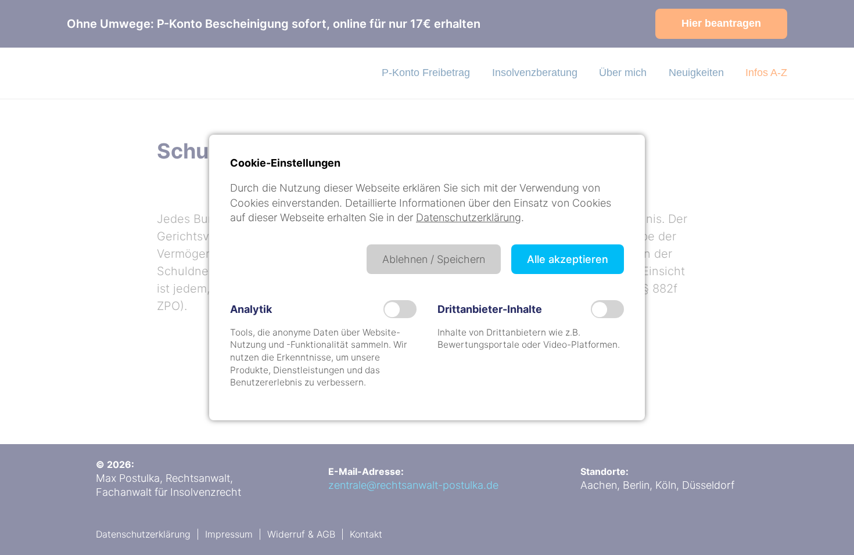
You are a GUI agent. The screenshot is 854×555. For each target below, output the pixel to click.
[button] (434, 259)
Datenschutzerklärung (468, 217)
